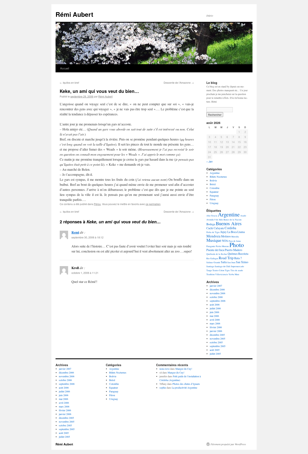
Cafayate (219, 228)
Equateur (214, 191)
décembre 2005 (217, 334)
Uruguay (214, 203)
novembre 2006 (217, 293)
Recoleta (243, 254)
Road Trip (226, 257)
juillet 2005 (215, 353)
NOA (225, 241)
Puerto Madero (233, 250)
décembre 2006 (217, 289)
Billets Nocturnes (218, 176)
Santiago (210, 266)
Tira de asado (236, 270)
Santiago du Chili (222, 266)
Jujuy (223, 232)
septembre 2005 (217, 346)
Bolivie (213, 180)
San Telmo (242, 262)
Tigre (227, 270)
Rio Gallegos (212, 258)
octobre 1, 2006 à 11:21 (84, 272)
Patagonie (210, 246)
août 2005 (215, 349)
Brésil (213, 184)
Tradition (210, 274)
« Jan (209, 161)
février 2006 (216, 327)
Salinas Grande (213, 262)
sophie (162, 387)
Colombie (214, 188)
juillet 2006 (215, 308)
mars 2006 (215, 323)
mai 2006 (214, 315)
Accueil (64, 68)
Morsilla (235, 236)
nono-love (164, 368)
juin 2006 (214, 312)
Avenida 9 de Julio (214, 219)
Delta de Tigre (213, 232)
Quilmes (233, 254)
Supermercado (237, 266)
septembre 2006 (217, 300)
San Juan (231, 262)
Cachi (209, 228)
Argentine (215, 172)
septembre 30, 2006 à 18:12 (87, 237)
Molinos (226, 236)
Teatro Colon (218, 270)
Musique (213, 240)
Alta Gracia (211, 215)
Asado (243, 215)
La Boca (232, 232)
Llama (241, 232)
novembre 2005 (217, 338)
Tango (209, 270)
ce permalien (153, 204)
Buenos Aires (229, 223)
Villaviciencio (221, 274)
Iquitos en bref (69, 82)
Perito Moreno (222, 246)
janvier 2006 (216, 331)
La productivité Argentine (184, 387)
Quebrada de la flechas (216, 253)
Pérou (97, 204)
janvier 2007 (216, 285)
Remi (75, 232)
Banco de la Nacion (232, 219)
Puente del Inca (215, 250)
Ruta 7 (238, 258)
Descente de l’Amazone (179, 82)
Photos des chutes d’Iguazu (186, 383)
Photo (236, 245)
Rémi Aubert (74, 14)
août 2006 (215, 304)
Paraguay (214, 195)
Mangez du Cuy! (183, 368)
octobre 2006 (216, 297)
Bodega (210, 224)
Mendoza (213, 235)
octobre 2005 (216, 342)
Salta (224, 262)
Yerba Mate (234, 274)
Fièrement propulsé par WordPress (228, 444)
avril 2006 (215, 319)
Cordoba (230, 228)
